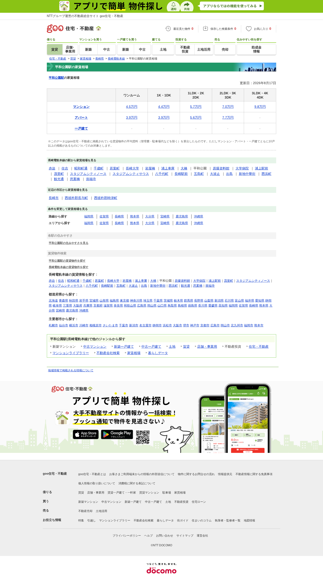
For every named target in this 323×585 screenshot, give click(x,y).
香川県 (202, 305)
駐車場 (166, 492)
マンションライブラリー (70, 353)
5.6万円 (195, 117)
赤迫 (52, 168)
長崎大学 (132, 168)
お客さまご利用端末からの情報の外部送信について (142, 474)
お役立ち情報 (52, 520)
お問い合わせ (164, 535)
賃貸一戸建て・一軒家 (122, 492)
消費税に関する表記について (136, 483)
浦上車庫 (168, 168)
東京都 (124, 300)
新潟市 (133, 325)
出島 (229, 174)
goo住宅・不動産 (55, 473)
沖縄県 (198, 216)
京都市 (205, 325)
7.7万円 (228, 117)
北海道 (53, 300)
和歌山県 (130, 305)
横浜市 (73, 325)
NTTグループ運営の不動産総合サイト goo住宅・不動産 (85, 16)
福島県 (114, 300)
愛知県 (259, 300)
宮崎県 (165, 216)
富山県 (239, 300)
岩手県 (83, 300)
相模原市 (95, 325)
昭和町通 (80, 168)
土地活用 (101, 511)
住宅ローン (199, 501)
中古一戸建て (151, 346)
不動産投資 (181, 501)
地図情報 (249, 520)
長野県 (198, 300)
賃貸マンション (149, 492)
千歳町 (99, 168)
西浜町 (266, 174)
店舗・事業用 (207, 346)
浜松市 (167, 325)
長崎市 (54, 198)
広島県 (141, 305)
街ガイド (182, 520)
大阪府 (77, 305)
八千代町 (161, 174)
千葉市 (123, 325)
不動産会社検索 (108, 353)
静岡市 (157, 325)
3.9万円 (131, 117)
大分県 (149, 216)
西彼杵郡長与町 (76, 198)
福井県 (249, 300)
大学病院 (242, 168)
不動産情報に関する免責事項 (254, 474)
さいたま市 (110, 325)
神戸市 (194, 325)
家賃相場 (133, 353)
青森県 (63, 300)
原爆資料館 (221, 168)
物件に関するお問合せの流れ (196, 474)
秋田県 (73, 300)
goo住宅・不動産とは (92, 474)
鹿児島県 (182, 216)
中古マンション (94, 346)
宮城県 (94, 300)
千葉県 (158, 300)
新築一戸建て (124, 346)
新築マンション (88, 501)
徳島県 (192, 305)
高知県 (223, 305)
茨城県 (168, 300)
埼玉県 (148, 300)
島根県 (182, 305)
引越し (91, 520)
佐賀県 (104, 216)
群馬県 (188, 300)
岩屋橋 (150, 168)
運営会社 (202, 535)
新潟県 (219, 300)
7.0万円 (228, 106)
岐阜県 (57, 305)
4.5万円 (131, 106)
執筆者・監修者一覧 (227, 520)
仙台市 (63, 325)
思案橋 (75, 179)
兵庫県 (87, 305)
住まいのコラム (202, 520)
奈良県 (118, 305)
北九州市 (237, 325)
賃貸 (186, 346)
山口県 (162, 305)
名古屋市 (145, 325)
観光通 (59, 179)
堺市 (186, 325)
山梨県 (209, 300)
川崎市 (83, 325)
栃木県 (178, 300)
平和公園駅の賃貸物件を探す (67, 260)
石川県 (229, 300)
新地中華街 (247, 174)
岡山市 (225, 325)
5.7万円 (195, 106)
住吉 (64, 168)
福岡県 (88, 216)
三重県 (67, 305)
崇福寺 (91, 179)
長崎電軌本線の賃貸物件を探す (68, 267)
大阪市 (177, 325)
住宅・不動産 (259, 346)
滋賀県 (108, 305)
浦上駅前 (261, 168)
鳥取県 (172, 305)
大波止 (215, 174)
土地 (172, 346)
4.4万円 (164, 106)
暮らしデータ (158, 353)
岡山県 (152, 305)
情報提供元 (225, 474)
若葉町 (115, 168)
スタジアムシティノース (88, 174)
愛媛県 (213, 305)
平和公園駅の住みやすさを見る (68, 242)
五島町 (199, 174)
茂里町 (59, 174)
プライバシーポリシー (127, 535)
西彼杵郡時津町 (105, 198)
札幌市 (53, 325)
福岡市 (248, 325)
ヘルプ (148, 535)
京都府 (98, 305)
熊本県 (134, 216)
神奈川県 (136, 300)
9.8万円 (260, 106)
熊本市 (258, 325)
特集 (81, 520)
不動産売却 (85, 511)
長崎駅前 (181, 174)
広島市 (215, 325)
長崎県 (119, 216)
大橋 (184, 168)
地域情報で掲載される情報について (70, 370)
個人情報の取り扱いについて (96, 483)
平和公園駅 (56, 77)
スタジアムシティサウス (131, 174)
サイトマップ (184, 535)
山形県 (104, 300)
